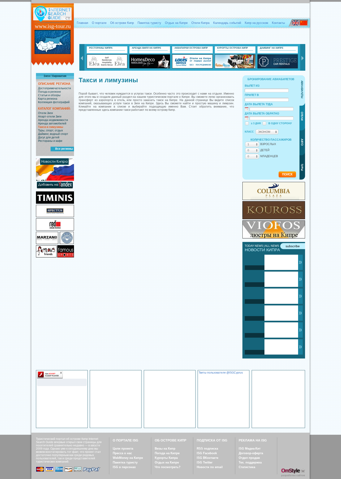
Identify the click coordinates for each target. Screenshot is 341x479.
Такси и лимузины (50, 127)
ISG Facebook (207, 453)
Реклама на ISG (253, 440)
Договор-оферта (251, 453)
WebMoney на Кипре (128, 458)
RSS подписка (207, 448)
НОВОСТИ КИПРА (262, 249)
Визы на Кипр (165, 448)
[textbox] (267, 90)
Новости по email (210, 467)
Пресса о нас (122, 453)
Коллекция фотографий (54, 102)
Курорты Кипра (166, 458)
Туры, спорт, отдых (50, 130)
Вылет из (252, 85)
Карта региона (47, 98)
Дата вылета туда (259, 104)
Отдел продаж (249, 458)
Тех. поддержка (250, 462)
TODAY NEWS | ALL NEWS (262, 245)
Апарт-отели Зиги (49, 116)
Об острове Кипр (122, 23)
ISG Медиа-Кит (250, 448)
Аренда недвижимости (53, 120)
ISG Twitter (204, 462)
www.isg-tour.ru (53, 26)
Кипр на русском (256, 23)
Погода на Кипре (167, 453)
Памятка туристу (149, 23)
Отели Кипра (200, 23)
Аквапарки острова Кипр (191, 48)
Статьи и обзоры (49, 95)
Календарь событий (227, 23)
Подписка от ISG (212, 440)
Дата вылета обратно (262, 113)
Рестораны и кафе (50, 141)
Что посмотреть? (167, 467)
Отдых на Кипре (176, 23)
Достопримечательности (54, 88)
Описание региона (54, 84)
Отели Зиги (45, 113)
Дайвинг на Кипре (271, 48)
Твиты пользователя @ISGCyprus (221, 372)
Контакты (278, 23)
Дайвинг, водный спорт (53, 134)
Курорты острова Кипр (232, 48)
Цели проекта (123, 448)
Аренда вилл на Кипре (146, 48)
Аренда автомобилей (52, 123)
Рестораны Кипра (101, 48)
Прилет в (252, 95)
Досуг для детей (48, 137)
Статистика (247, 467)
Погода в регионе (49, 91)
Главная (82, 23)
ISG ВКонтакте (207, 458)
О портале (99, 23)
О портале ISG (125, 440)
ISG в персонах (124, 467)
